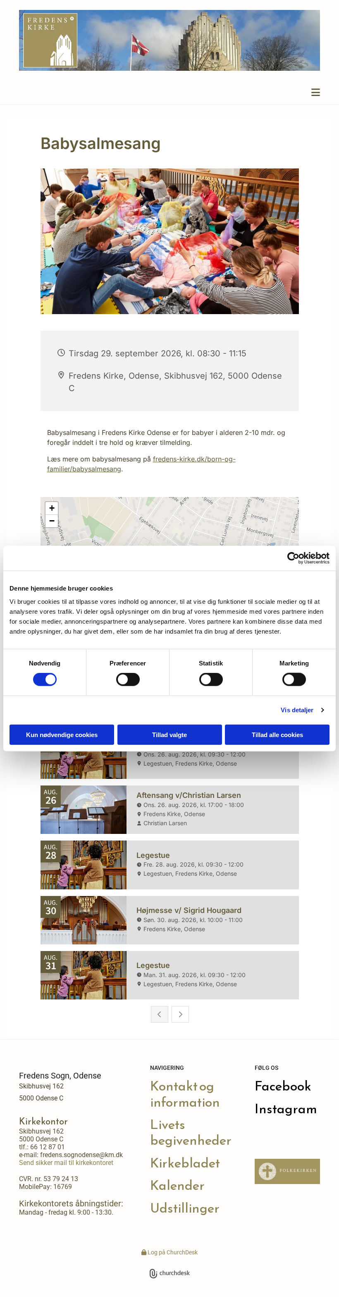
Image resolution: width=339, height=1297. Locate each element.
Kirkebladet (185, 1163)
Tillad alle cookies (277, 734)
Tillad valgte (169, 734)
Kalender (177, 1185)
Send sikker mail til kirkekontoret (66, 1163)
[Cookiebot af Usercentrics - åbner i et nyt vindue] (293, 558)
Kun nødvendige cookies (62, 734)
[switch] (128, 679)
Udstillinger (185, 1208)
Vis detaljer (297, 709)
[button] (169, 92)
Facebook (283, 1086)
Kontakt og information (185, 1094)
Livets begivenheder (191, 1132)
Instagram (286, 1109)
